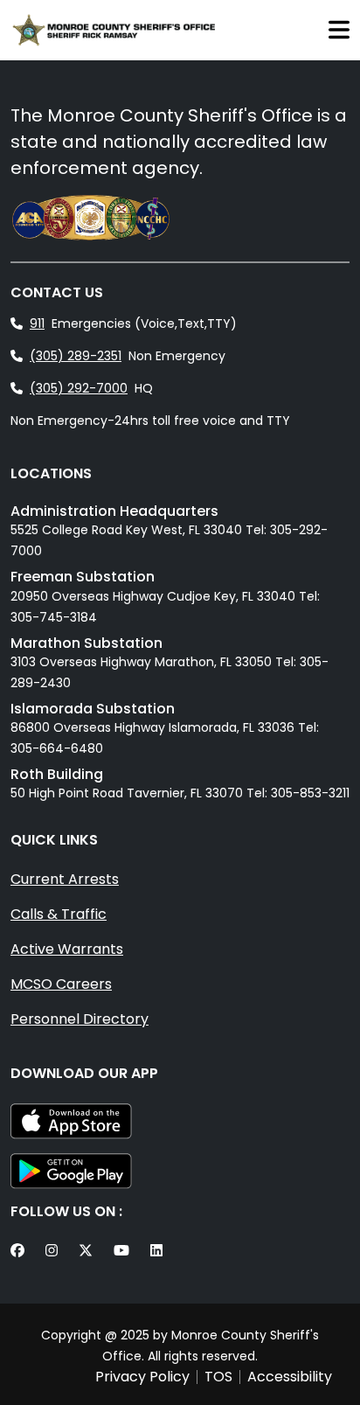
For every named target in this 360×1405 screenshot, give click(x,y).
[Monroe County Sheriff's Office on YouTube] (125, 1251)
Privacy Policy (142, 1377)
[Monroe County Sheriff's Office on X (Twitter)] (89, 1251)
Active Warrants (66, 949)
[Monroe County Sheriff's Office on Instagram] (55, 1251)
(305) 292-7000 (79, 388)
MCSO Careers (61, 984)
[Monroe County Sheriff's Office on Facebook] (20, 1251)
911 (37, 323)
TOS (218, 1377)
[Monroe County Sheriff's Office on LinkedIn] (160, 1251)
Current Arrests (64, 879)
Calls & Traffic (58, 914)
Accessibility (289, 1377)
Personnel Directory (79, 1019)
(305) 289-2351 (75, 356)
